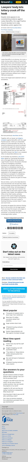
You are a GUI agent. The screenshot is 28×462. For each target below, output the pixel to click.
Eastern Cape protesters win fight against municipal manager (15, 332)
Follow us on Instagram (7, 441)
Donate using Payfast (14, 220)
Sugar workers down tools (13, 323)
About (3, 426)
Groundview (4, 29)
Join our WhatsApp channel (8, 445)
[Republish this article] (22, 228)
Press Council (19, 413)
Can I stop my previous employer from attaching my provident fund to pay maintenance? (13, 400)
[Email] (16, 228)
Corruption (12, 233)
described (15, 135)
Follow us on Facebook (7, 438)
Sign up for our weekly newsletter (10, 430)
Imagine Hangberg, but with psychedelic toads (14, 348)
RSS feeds (4, 432)
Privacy (3, 428)
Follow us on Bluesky (7, 439)
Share (3, 31)
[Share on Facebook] (8, 228)
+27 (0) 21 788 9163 (7, 454)
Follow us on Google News (8, 434)
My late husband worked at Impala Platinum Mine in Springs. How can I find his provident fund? (13, 376)
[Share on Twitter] (11, 228)
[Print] (19, 228)
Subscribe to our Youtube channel (10, 443)
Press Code (15, 414)
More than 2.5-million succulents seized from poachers (12, 319)
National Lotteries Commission (10, 237)
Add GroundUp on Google (13, 31)
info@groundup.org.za (7, 452)
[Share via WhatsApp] (14, 228)
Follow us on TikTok (6, 436)
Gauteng (10, 29)
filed (16, 152)
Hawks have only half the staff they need (15, 344)
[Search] (23, 2)
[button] (26, 2)
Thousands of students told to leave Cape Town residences (15, 314)
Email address (6, 262)
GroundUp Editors (16, 27)
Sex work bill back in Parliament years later (15, 358)
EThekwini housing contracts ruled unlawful (14, 328)
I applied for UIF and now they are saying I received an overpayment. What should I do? (13, 390)
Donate (18, 2)
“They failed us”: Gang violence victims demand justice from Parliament (15, 353)
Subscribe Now (14, 269)
